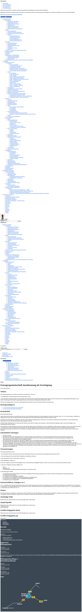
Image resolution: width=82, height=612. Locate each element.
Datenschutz (6, 524)
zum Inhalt (5, 3)
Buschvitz (7, 201)
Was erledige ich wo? (13, 22)
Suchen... (2, 221)
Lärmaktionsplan (12, 181)
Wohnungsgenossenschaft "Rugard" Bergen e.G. (21, 191)
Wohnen (10, 188)
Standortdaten (11, 173)
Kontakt (5, 521)
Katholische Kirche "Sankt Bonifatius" (19, 97)
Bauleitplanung (11, 175)
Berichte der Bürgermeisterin (15, 32)
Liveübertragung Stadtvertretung (16, 33)
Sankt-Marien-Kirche (15, 122)
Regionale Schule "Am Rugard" (17, 68)
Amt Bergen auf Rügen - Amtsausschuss (14, 200)
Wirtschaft (7, 183)
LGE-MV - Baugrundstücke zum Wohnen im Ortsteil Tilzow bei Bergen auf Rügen (29, 193)
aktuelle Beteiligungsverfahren (17, 176)
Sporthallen (13, 108)
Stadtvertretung (9, 51)
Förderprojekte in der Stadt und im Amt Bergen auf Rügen (19, 59)
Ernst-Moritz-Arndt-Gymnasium (18, 70)
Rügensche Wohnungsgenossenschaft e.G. (20, 192)
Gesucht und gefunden (5, 349)
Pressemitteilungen (12, 43)
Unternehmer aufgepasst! (14, 186)
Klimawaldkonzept (14, 133)
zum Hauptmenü (7, 4)
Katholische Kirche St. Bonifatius (18, 127)
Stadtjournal (11, 147)
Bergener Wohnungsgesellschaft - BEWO (20, 189)
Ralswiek (7, 210)
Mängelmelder (8, 169)
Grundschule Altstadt (15, 67)
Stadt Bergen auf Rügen (11, 199)
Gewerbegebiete (11, 185)
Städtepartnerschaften (13, 57)
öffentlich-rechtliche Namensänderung (17, 164)
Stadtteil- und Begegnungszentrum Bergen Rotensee (23, 114)
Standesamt (8, 150)
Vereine (9, 115)
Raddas (12, 130)
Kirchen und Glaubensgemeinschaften (17, 93)
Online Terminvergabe (13, 27)
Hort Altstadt (13, 75)
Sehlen (7, 212)
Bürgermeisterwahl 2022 (16, 40)
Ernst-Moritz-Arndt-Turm (16, 126)
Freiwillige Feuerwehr (13, 92)
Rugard (12, 129)
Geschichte (10, 134)
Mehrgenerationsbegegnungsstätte (18, 112)
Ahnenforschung (12, 162)
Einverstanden (8, 16)
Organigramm (11, 25)
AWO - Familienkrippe (15, 84)
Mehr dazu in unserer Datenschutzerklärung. (11, 14)
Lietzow (7, 205)
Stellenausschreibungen (13, 45)
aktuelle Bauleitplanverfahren (12, 197)
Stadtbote (10, 46)
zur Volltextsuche (7, 8)
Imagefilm (7, 167)
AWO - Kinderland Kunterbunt (17, 76)
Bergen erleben (9, 117)
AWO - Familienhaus (15, 86)
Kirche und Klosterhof (15, 140)
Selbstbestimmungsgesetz (14, 163)
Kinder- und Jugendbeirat (14, 116)
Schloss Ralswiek (14, 156)
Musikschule (11, 87)
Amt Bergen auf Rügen (8, 194)
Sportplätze (13, 109)
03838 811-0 (7, 537)
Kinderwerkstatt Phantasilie (17, 78)
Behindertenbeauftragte (13, 23)
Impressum (5, 523)
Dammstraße (13, 139)
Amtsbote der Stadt (12, 47)
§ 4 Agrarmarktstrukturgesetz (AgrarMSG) (13, 407)
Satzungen (7, 52)
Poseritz (7, 209)
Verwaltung (8, 20)
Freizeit (7, 98)
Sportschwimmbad (12, 104)
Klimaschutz (11, 180)
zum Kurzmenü (6, 6)
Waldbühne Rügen (12, 103)
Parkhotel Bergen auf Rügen (16, 157)
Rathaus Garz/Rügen (15, 154)
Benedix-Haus (13, 121)
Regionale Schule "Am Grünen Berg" (19, 69)
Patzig (6, 207)
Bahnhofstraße (13, 145)
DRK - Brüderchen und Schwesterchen (19, 79)
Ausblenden (3, 16)
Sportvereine (13, 110)
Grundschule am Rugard (16, 66)
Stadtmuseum (11, 102)
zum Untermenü (7, 5)
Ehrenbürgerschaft (12, 135)
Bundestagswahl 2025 (15, 37)
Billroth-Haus (13, 124)
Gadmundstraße (14, 142)
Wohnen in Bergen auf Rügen (12, 187)
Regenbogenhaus (14, 81)
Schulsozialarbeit (14, 64)
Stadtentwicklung (9, 171)
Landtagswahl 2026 (15, 35)
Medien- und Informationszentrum (16, 91)
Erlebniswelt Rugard (12, 100)
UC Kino (10, 99)
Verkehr (7, 53)
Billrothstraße (13, 141)
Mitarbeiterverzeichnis (13, 26)
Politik (6, 29)
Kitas (9, 72)
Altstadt (12, 138)
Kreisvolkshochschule (13, 90)
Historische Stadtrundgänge (14, 136)
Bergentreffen (11, 58)
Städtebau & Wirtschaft (8, 170)
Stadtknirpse (13, 73)
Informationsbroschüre (13, 148)
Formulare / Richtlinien (13, 21)
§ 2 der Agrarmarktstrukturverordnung (12, 408)
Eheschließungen (12, 151)
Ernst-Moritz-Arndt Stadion (17, 106)
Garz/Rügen (8, 203)
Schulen (10, 63)
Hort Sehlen (13, 82)
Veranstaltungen (9, 165)
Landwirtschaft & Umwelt (14, 182)
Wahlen (9, 34)
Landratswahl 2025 (14, 38)
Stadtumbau (11, 179)
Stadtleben (5, 61)
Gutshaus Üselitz (14, 158)
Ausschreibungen (12, 44)
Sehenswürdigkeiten (13, 120)
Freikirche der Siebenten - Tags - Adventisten (21, 96)
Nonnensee (13, 132)
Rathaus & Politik (7, 19)
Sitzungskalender (12, 31)
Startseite (5, 352)
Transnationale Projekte (13, 56)
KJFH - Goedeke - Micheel (16, 85)
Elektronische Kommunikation (15, 28)
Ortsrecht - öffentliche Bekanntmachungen (15, 50)
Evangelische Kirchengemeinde (17, 94)
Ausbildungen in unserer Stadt (15, 88)
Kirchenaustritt (11, 161)
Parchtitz (7, 206)
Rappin (7, 211)
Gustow (7, 204)
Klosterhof (12, 123)
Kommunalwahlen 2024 (16, 39)
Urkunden (10, 159)
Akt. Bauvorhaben (12, 174)
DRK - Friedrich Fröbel (15, 80)
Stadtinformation (9, 168)
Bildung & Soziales (9, 62)
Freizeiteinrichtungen (13, 111)
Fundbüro (10, 49)
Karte (9, 118)
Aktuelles (7, 41)
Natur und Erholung (12, 128)
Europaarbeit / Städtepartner (12, 55)
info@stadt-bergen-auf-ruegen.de (12, 539)
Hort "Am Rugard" (14, 74)
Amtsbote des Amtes (10, 198)
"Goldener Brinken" (15, 144)
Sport (9, 105)
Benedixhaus (13, 152)
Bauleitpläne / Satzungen (16, 177)
